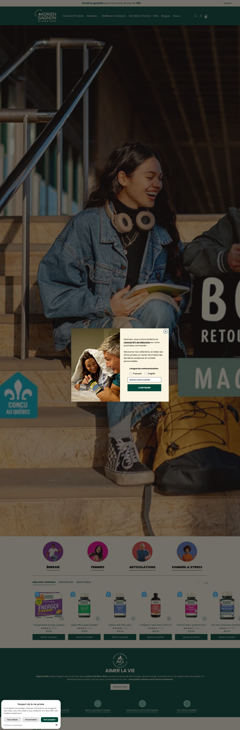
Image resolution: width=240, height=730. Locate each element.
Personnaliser (31, 719)
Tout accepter (49, 719)
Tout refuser (12, 719)
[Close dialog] (165, 331)
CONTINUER (144, 387)
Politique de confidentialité (13, 725)
